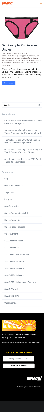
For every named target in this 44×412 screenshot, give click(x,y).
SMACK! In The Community (16, 254)
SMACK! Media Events (14, 268)
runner (23, 60)
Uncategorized (10, 303)
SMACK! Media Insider (14, 275)
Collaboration (31, 56)
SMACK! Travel (11, 289)
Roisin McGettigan (14, 60)
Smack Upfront (11, 234)
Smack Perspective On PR (16, 213)
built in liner (13, 56)
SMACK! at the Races (13, 241)
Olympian (5, 60)
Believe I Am (6, 56)
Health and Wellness (13, 185)
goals (18, 58)
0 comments (6, 65)
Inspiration (9, 192)
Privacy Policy (36, 342)
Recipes (8, 199)
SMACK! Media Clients (14, 261)
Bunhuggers (22, 56)
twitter (36, 62)
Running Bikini (30, 60)
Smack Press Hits (12, 220)
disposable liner (10, 58)
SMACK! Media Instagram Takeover (20, 282)
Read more (8, 83)
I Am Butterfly (25, 58)
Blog (6, 178)
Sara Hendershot (14, 62)
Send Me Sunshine (19, 366)
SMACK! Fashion (11, 247)
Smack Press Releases (14, 227)
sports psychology (27, 62)
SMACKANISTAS (11, 296)
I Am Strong (34, 58)
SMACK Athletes (11, 206)
